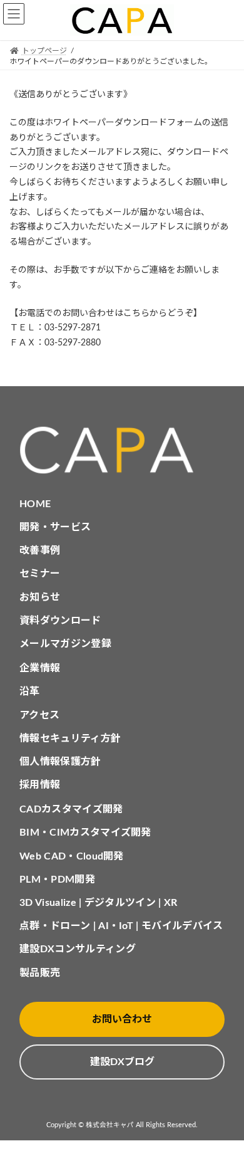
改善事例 (39, 550)
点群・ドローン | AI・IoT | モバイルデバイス (121, 926)
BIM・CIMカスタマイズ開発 (85, 833)
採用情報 (39, 785)
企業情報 (39, 668)
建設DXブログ (122, 1062)
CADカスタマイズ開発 (71, 809)
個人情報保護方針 (60, 762)
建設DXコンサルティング (77, 949)
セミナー (39, 574)
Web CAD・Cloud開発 (71, 856)
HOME (35, 504)
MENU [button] (13, 13)
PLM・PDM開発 (57, 880)
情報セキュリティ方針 (70, 738)
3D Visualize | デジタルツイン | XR (98, 903)
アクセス (39, 715)
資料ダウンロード (60, 621)
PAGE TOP (224, 1103)
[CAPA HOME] (122, 450)
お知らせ (39, 597)
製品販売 (39, 973)
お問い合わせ (122, 1019)
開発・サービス (55, 527)
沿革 (29, 691)
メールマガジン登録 (65, 644)
